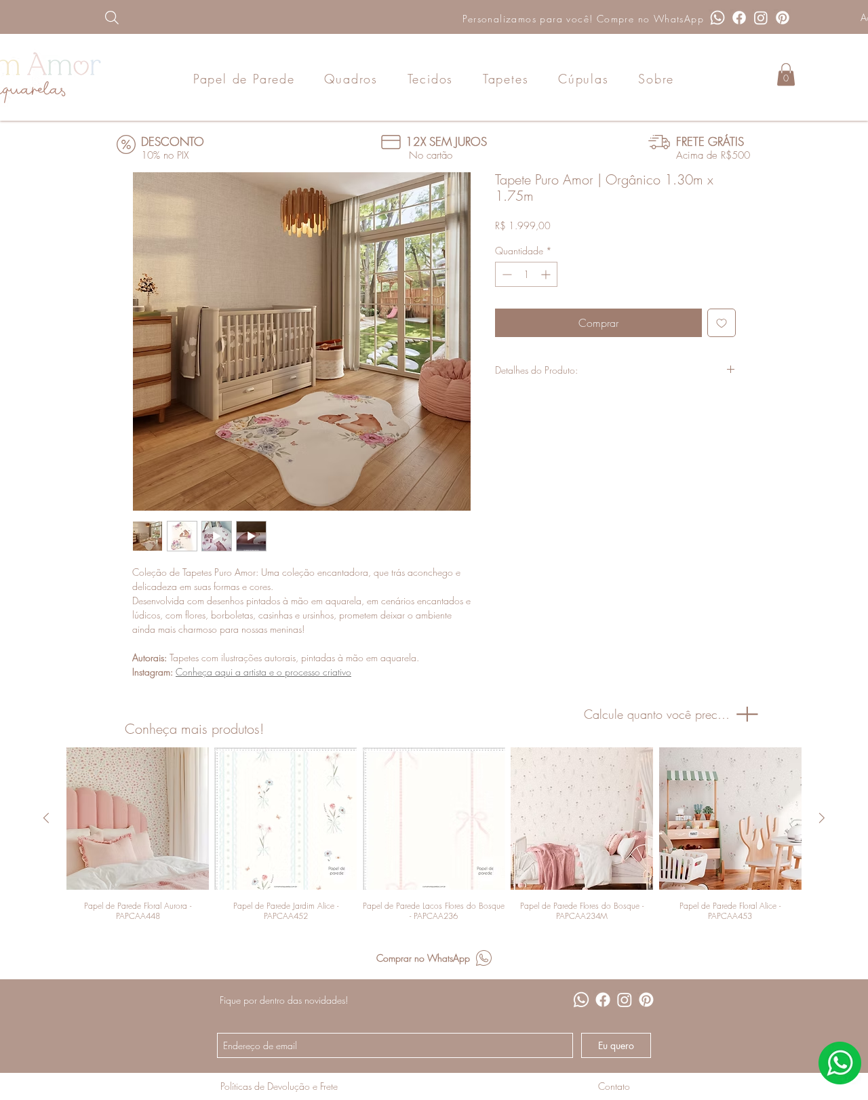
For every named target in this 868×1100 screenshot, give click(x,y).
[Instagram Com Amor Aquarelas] (761, 17)
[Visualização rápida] (137, 818)
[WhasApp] (839, 1063)
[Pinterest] (782, 17)
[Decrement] (505, 274)
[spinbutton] (526, 274)
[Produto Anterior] (46, 818)
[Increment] (546, 274)
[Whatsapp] (717, 17)
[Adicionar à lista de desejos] (721, 323)
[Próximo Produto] (822, 818)
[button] (785, 74)
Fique (230, 1000)
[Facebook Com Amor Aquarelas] (739, 17)
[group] (434, 834)
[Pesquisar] (181, 17)
